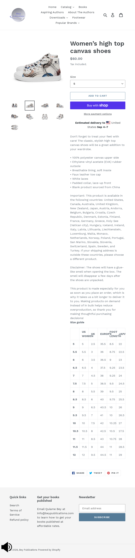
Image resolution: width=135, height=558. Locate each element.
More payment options (98, 113)
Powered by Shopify (49, 549)
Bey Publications (28, 549)
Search (14, 505)
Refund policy (19, 519)
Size (73, 76)
